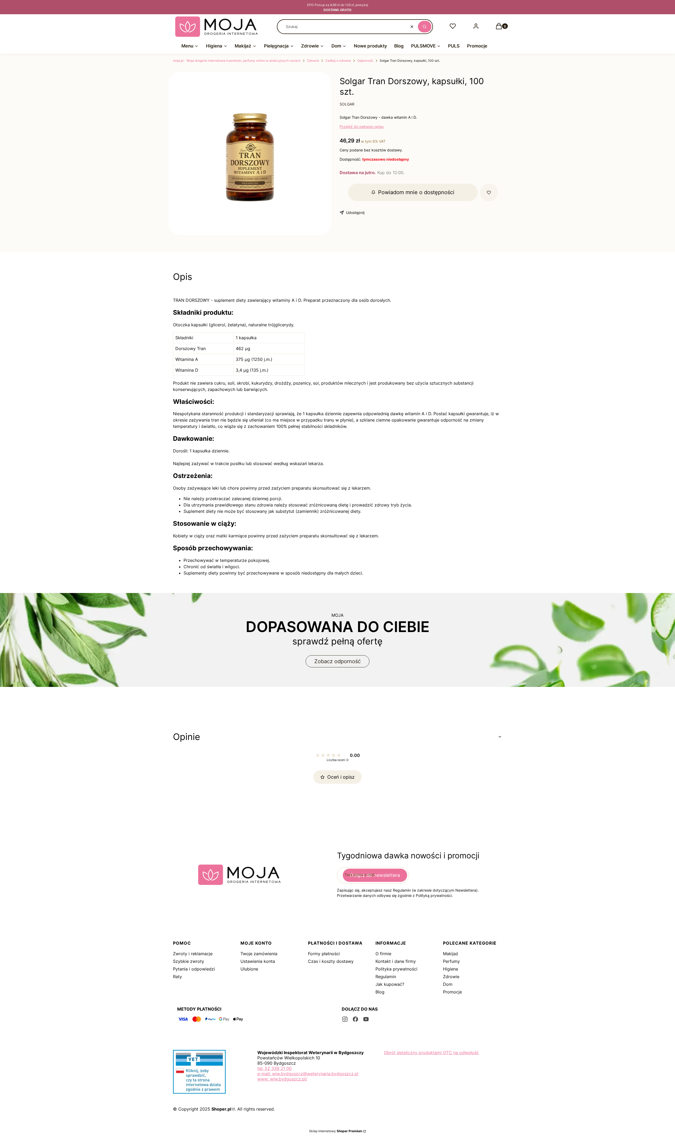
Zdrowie (313, 61)
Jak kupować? (389, 984)
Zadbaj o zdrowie (338, 61)
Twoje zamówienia (258, 953)
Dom (447, 984)
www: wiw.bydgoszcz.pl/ (282, 1079)
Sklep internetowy (335, 1131)
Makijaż (450, 953)
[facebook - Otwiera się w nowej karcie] (355, 1019)
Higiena (450, 969)
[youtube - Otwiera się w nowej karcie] (366, 1019)
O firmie (383, 953)
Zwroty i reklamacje (193, 953)
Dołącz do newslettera (375, 875)
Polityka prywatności (396, 969)
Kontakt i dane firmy (395, 961)
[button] (424, 26)
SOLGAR (347, 104)
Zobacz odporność (337, 661)
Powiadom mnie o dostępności (416, 192)
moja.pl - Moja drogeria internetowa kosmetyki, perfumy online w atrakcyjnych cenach (237, 61)
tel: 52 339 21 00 (274, 1068)
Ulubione (249, 969)
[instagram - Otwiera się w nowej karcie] (345, 1019)
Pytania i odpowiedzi (194, 969)
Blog (379, 991)
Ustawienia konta (257, 961)
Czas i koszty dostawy (331, 961)
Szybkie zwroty (188, 961)
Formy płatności (324, 953)
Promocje (452, 991)
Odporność (365, 61)
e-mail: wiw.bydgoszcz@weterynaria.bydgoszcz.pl (307, 1073)
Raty (177, 976)
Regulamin (385, 976)
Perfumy (451, 961)
